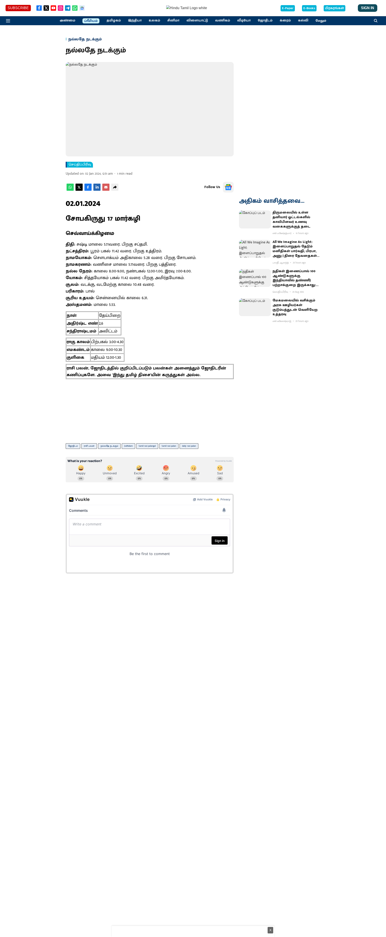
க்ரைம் (285, 20)
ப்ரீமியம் (91, 21)
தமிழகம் (114, 20)
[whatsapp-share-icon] (70, 190)
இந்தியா (135, 20)
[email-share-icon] (105, 190)
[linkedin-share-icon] (97, 190)
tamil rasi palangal (147, 446)
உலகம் (154, 20)
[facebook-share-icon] (88, 190)
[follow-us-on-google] (228, 187)
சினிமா (173, 20)
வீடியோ (244, 20)
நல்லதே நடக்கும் (109, 446)
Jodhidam (128, 446)
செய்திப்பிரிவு (80, 165)
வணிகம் (222, 20)
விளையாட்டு (197, 20)
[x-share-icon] (79, 190)
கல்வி (303, 20)
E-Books (309, 8)
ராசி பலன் (89, 446)
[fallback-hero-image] (255, 219)
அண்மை (67, 20)
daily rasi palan (189, 446)
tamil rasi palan (169, 446)
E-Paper (288, 8)
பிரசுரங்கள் (334, 8)
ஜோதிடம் (265, 20)
